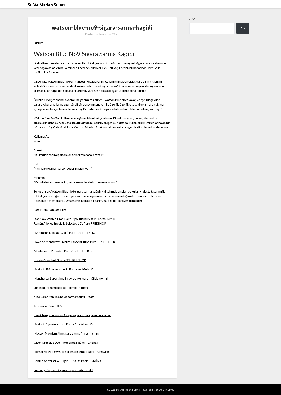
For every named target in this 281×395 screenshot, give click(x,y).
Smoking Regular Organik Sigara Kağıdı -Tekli (63, 370)
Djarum (38, 42)
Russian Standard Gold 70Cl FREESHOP (60, 260)
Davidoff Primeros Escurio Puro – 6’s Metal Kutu (65, 269)
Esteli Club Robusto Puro (50, 209)
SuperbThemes (165, 389)
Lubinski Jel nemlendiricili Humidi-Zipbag (61, 287)
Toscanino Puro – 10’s (48, 306)
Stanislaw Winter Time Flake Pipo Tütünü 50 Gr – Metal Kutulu (74, 219)
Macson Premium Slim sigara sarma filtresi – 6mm (66, 333)
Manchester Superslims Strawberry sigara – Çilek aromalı (71, 278)
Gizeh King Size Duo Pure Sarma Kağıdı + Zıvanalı (66, 342)
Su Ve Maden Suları (46, 4)
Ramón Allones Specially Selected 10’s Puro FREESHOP (70, 223)
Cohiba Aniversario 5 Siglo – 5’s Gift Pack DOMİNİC (68, 361)
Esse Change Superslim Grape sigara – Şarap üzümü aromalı (72, 315)
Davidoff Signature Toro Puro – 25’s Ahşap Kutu (65, 324)
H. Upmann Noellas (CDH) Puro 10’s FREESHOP (65, 232)
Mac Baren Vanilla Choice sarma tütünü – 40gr (64, 296)
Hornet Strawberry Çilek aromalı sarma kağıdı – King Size (71, 351)
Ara (192, 18)
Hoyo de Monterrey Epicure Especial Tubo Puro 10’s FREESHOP (76, 241)
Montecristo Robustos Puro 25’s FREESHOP (63, 251)
